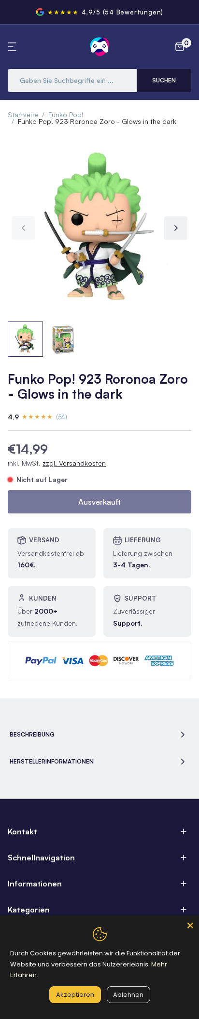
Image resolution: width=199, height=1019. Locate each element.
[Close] (190, 924)
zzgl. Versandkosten (74, 463)
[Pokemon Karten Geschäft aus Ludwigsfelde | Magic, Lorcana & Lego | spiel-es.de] (99, 46)
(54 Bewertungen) (133, 12)
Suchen (164, 80)
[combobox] (72, 80)
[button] (13, 47)
